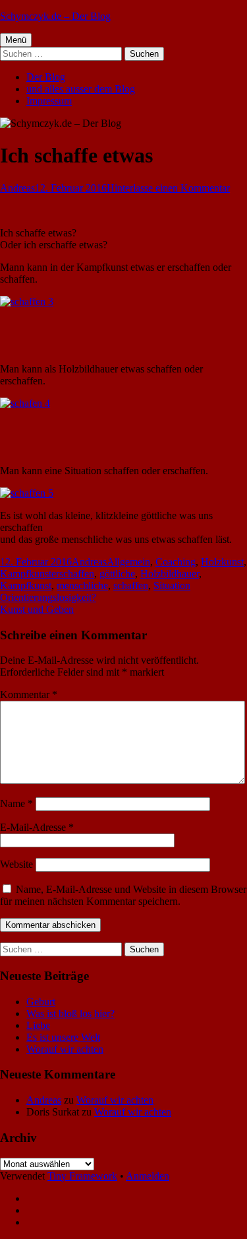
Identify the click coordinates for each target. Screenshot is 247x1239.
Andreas (17, 188)
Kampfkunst (25, 573)
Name (16, 803)
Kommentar (28, 694)
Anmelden (147, 1176)
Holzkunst (222, 561)
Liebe (38, 1025)
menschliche (82, 585)
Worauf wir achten (64, 1049)
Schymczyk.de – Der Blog (55, 16)
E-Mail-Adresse (37, 827)
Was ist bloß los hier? (70, 1013)
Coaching (175, 561)
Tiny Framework (82, 1176)
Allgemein (128, 561)
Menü (15, 40)
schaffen (130, 585)
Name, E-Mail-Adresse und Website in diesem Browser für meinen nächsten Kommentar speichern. (123, 895)
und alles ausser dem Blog (80, 88)
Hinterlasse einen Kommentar (168, 188)
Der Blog (45, 77)
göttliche (117, 573)
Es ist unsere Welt (63, 1037)
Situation (171, 585)
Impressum (49, 100)
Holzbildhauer (169, 573)
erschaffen (72, 573)
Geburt (40, 1001)
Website (16, 864)
